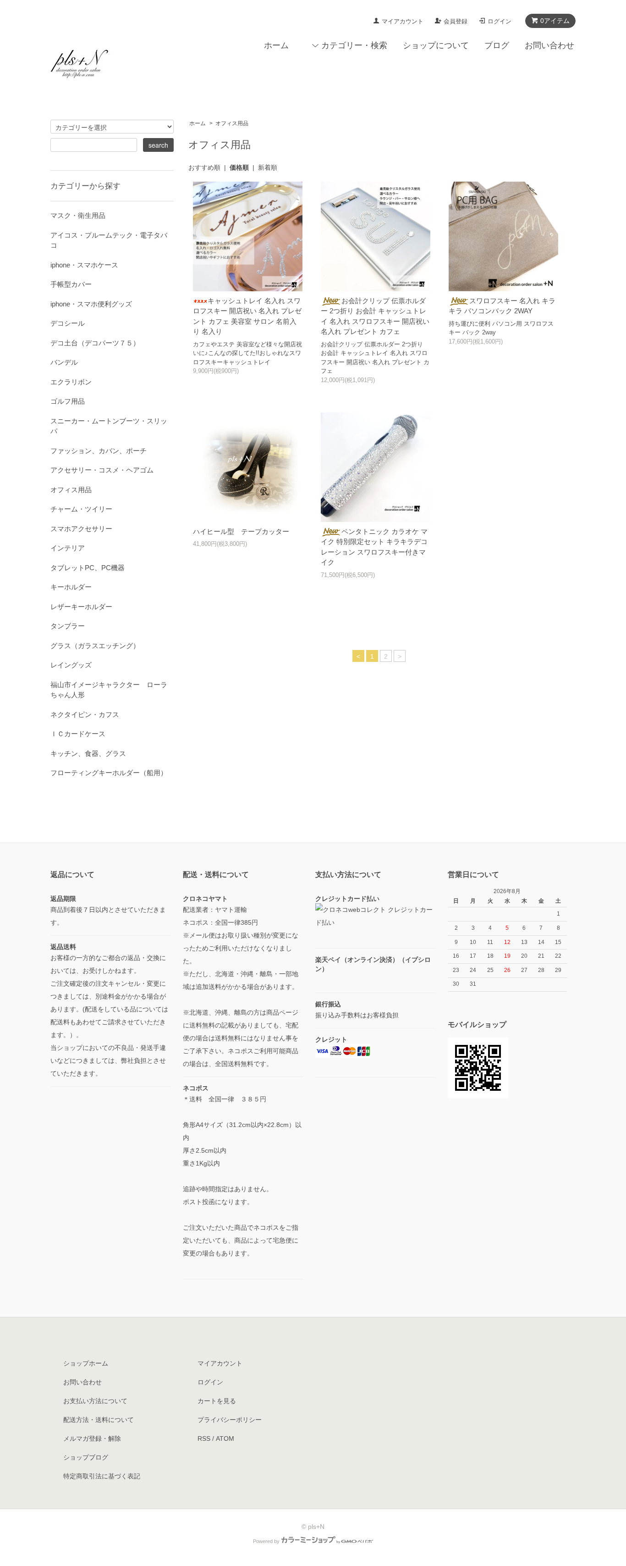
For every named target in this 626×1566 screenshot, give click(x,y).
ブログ (496, 45)
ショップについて (436, 45)
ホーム (276, 45)
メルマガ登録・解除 (92, 1438)
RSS (204, 1438)
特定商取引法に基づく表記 (101, 1476)
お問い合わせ (549, 45)
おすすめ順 (204, 167)
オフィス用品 (231, 123)
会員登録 (455, 21)
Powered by (266, 1541)
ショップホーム (85, 1363)
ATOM (225, 1438)
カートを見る (217, 1401)
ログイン (499, 21)
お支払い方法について (95, 1401)
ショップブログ (85, 1457)
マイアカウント (402, 21)
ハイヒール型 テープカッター (241, 531)
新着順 (267, 167)
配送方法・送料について (98, 1419)
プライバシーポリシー (230, 1419)
